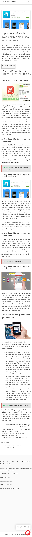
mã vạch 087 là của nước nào (12, 445)
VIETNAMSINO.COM (8, 1)
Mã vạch (6, 442)
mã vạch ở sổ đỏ (9, 447)
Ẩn (13, 65)
